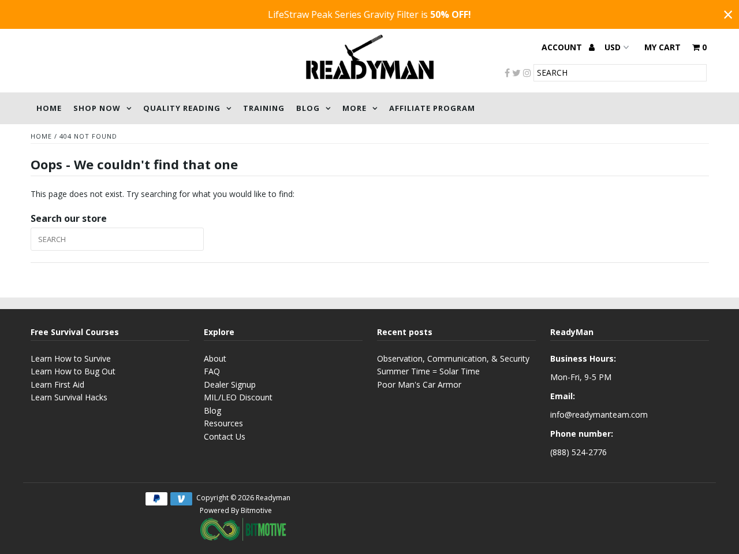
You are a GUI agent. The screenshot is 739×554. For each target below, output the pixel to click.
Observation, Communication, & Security (453, 358)
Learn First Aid (57, 384)
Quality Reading (182, 108)
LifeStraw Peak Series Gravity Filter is (369, 14)
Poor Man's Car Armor (419, 384)
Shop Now (97, 108)
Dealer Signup (230, 384)
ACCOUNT (563, 47)
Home (49, 108)
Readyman (273, 498)
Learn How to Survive (71, 358)
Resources (223, 423)
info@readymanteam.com (599, 414)
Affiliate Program (432, 108)
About (215, 358)
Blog (308, 108)
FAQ (212, 371)
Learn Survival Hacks (69, 397)
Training (264, 108)
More (354, 108)
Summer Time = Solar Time (428, 371)
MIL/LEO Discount (238, 397)
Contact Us (224, 436)
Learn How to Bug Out (73, 371)
